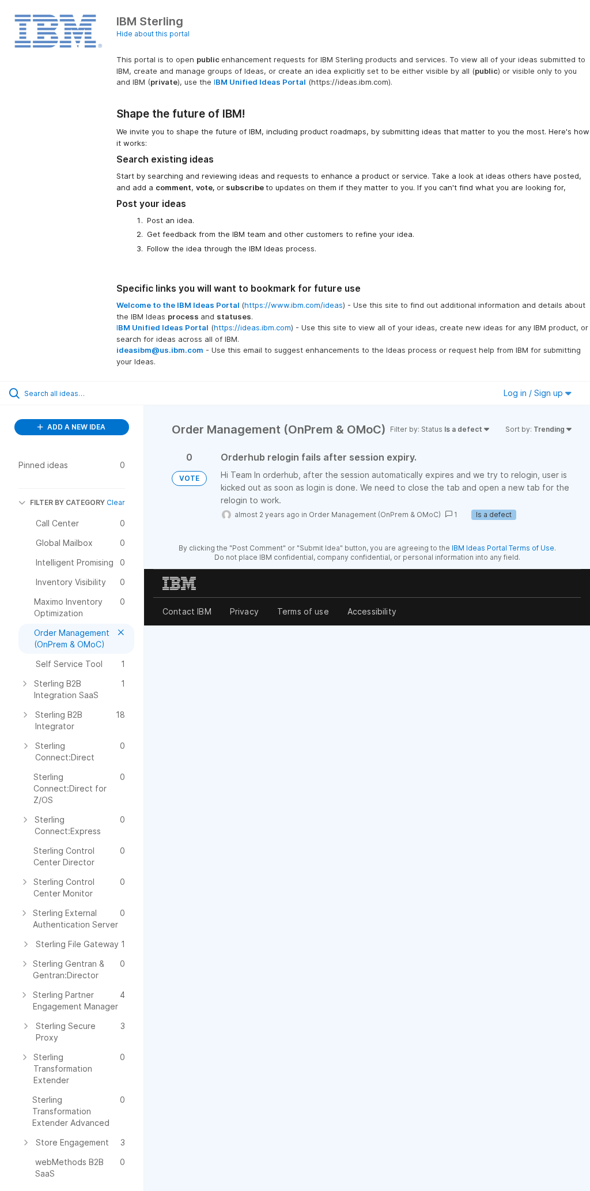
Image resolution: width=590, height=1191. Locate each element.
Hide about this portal (153, 33)
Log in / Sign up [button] (534, 393)
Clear (116, 502)
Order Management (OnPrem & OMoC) (375, 514)
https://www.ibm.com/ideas (293, 305)
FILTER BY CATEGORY (67, 502)
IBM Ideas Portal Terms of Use (503, 548)
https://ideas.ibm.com (252, 327)
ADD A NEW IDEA (75, 427)
